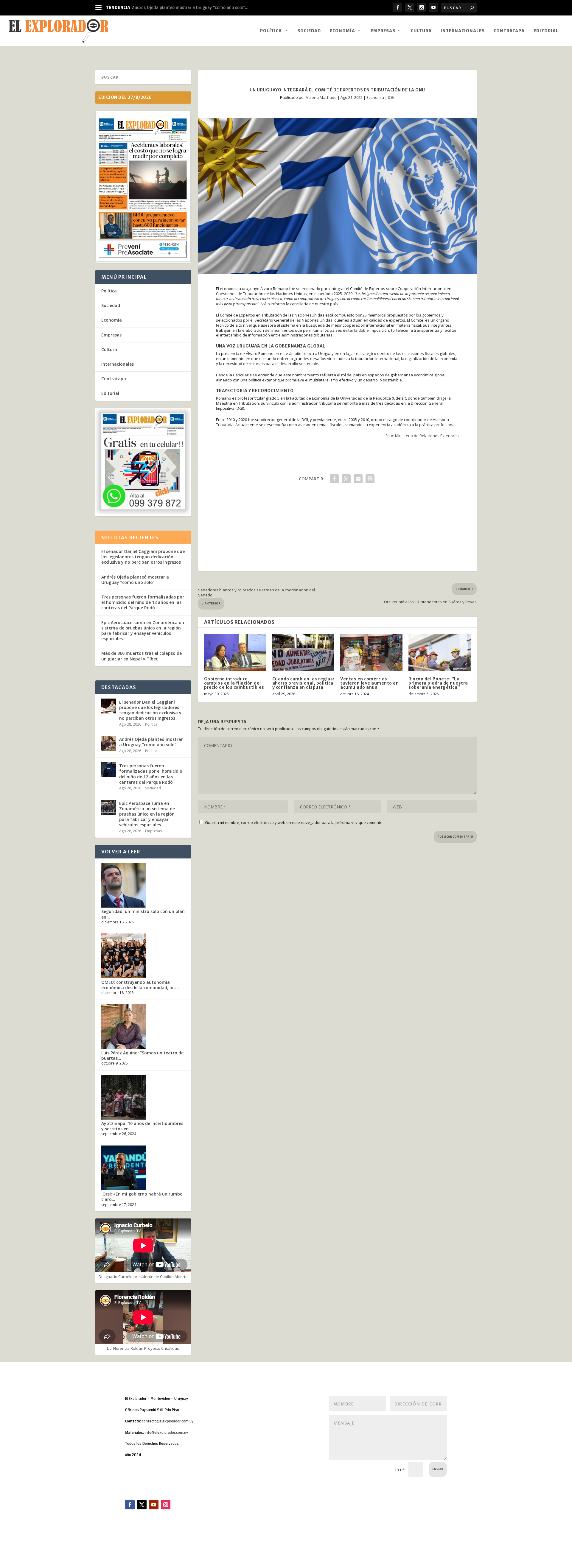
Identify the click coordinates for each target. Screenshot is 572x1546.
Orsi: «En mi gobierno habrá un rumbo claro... (142, 1196)
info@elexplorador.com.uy (166, 1432)
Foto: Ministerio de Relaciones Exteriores (422, 435)
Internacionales (463, 31)
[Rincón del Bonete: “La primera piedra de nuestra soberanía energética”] (439, 652)
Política (271, 31)
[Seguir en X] (142, 1504)
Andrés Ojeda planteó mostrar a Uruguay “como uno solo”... (190, 8)
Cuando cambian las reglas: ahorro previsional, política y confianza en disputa (303, 683)
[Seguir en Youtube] (153, 1504)
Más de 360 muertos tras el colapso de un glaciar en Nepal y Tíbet (141, 655)
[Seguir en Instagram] (165, 1504)
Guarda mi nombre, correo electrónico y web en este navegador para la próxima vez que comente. (294, 822)
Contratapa (509, 31)
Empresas (383, 31)
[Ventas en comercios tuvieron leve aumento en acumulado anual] (371, 652)
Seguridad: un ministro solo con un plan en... (143, 914)
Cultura (421, 31)
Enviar (437, 1469)
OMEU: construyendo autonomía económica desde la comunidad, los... (140, 984)
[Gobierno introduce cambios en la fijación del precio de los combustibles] (235, 652)
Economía (342, 31)
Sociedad (309, 31)
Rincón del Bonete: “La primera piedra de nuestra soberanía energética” (438, 683)
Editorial (546, 31)
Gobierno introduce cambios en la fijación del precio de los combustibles (234, 683)
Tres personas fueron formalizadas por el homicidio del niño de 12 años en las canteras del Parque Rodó (142, 602)
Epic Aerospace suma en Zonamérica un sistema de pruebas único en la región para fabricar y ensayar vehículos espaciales (142, 631)
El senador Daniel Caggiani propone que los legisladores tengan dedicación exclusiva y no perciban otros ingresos (143, 556)
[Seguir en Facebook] (130, 1504)
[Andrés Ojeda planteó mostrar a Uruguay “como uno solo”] (108, 743)
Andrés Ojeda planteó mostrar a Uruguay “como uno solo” (135, 579)
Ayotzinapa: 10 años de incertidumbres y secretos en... (142, 1126)
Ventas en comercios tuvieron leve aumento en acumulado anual (369, 683)
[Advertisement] (337, 529)
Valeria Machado (321, 97)
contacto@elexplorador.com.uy (167, 1421)
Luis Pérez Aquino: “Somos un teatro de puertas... (142, 1055)
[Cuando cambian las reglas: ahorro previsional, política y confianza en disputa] (303, 652)
